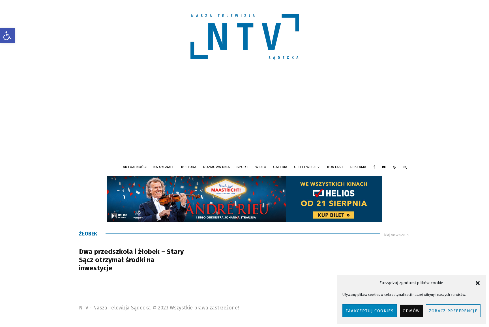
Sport (242, 167)
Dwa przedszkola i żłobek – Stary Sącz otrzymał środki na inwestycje (131, 260)
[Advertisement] (244, 116)
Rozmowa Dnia (216, 167)
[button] (7, 35)
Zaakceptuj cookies (370, 310)
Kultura (188, 167)
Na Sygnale (163, 167)
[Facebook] (374, 167)
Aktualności (135, 167)
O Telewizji (305, 167)
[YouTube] (384, 167)
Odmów (411, 310)
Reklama (358, 167)
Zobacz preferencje (453, 310)
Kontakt (335, 167)
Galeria (280, 167)
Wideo (260, 167)
